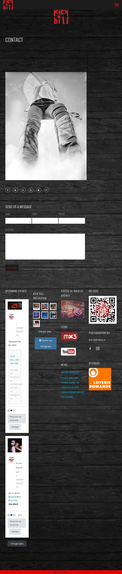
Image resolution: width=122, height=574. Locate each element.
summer (14, 500)
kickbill (13, 496)
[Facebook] (8, 190)
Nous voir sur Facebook (15, 418)
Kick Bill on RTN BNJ (70, 372)
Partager (15, 427)
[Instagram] (23, 190)
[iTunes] (31, 190)
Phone (62, 214)
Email (35, 214)
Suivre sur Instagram (46, 343)
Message (10, 230)
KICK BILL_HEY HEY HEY (14, 360)
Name (8, 214)
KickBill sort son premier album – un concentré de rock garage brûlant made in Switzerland (72, 387)
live (19, 496)
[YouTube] (15, 190)
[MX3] (46, 190)
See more (13, 504)
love (18, 493)
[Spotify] (38, 190)
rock (12, 493)
